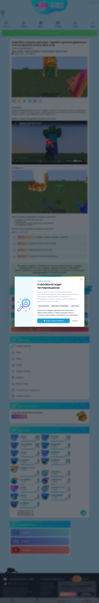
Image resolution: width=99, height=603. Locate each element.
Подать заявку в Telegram (55, 321)
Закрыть (75, 321)
